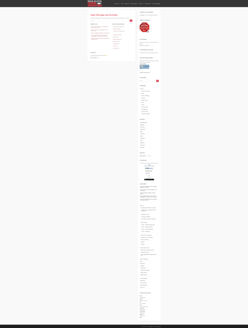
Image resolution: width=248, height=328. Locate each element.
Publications (147, 3)
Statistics (142, 241)
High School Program (145, 270)
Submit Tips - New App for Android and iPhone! (148, 210)
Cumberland (142, 129)
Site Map (142, 244)
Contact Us (141, 3)
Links (122, 3)
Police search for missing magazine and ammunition (99, 30)
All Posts (142, 89)
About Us (117, 3)
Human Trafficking (145, 95)
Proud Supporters (156, 3)
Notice (142, 104)
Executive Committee (145, 216)
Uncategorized (144, 109)
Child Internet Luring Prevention (147, 250)
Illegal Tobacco (144, 100)
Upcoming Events (133, 3)
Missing (143, 98)
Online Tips (127, 3)
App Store (142, 45)
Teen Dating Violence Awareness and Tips (148, 255)
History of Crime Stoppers (146, 235)
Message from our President (147, 237)
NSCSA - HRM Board (145, 231)
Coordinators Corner (145, 214)
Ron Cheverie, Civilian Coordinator (148, 219)
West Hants (115, 41)
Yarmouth (142, 147)
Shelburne (142, 142)
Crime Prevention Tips (144, 247)
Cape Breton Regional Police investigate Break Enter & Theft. (99, 27)
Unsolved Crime (116, 34)
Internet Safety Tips (145, 252)
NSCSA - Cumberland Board (147, 229)
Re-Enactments (144, 107)
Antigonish (142, 124)
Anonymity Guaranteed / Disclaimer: (148, 207)
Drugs (142, 93)
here (143, 15)
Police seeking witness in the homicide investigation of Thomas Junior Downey (99, 36)
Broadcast (115, 29)
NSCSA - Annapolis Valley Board (148, 224)
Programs (142, 265)
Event (142, 102)
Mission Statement (145, 239)
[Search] (131, 21)
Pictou (114, 46)
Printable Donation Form (145, 72)
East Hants (142, 133)
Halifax (114, 37)
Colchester (115, 48)
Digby (141, 131)
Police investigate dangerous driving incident (100, 33)
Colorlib (150, 326)
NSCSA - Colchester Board (146, 227)
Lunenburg (115, 43)
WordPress (159, 326)
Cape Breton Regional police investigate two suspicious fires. (100, 39)
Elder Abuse (143, 268)
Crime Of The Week (118, 31)
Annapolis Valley (116, 39)
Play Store (147, 45)
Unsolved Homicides (117, 26)
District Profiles (144, 222)
